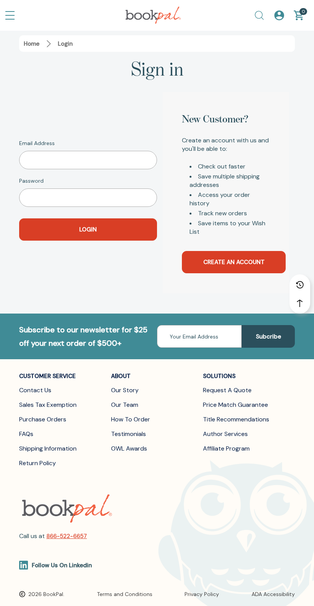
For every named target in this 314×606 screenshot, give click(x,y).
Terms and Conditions (124, 594)
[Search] (259, 15)
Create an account (234, 262)
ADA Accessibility (273, 594)
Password (31, 180)
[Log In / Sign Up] (279, 15)
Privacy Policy (202, 594)
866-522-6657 (66, 536)
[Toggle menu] (10, 15)
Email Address (37, 143)
